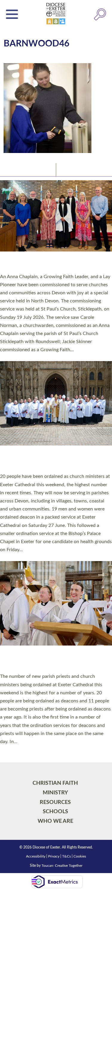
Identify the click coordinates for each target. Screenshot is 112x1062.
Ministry (55, 793)
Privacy (53, 856)
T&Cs (66, 856)
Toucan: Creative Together (62, 865)
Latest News (18, 169)
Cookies (79, 856)
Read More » (11, 357)
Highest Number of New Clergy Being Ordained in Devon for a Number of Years (51, 660)
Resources (55, 802)
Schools (55, 811)
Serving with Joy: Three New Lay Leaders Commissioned (52, 264)
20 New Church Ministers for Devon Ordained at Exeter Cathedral (48, 460)
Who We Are (55, 821)
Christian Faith (55, 783)
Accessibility (35, 856)
